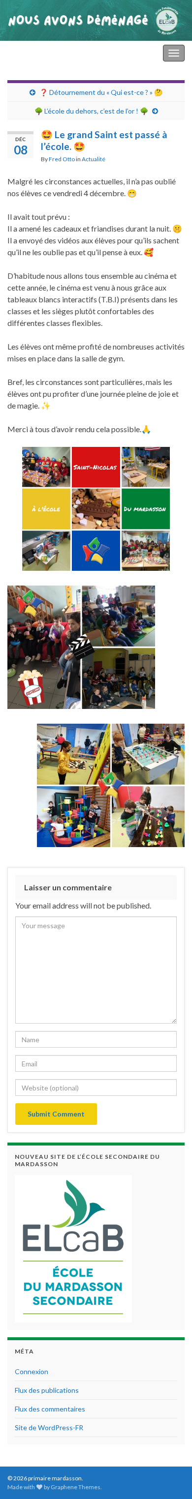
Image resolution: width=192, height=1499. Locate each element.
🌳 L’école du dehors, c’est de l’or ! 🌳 (91, 111)
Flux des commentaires (50, 1409)
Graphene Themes (75, 1487)
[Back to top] (170, 1477)
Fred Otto (62, 159)
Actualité (93, 159)
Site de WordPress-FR (49, 1427)
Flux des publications (47, 1390)
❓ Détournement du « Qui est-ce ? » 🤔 (100, 92)
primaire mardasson (40, 53)
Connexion (31, 1371)
